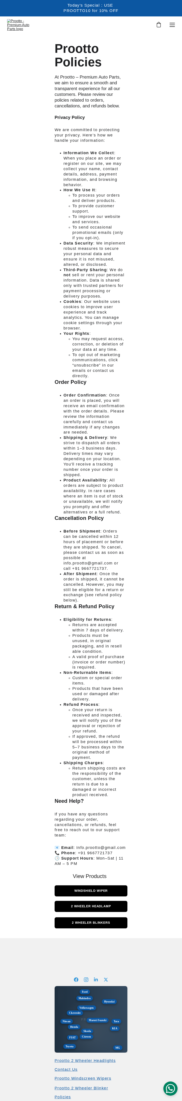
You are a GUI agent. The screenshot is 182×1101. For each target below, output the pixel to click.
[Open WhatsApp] (170, 1088)
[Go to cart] (159, 25)
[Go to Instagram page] (88, 979)
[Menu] (172, 25)
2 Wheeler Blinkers (91, 922)
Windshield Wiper (91, 890)
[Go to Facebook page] (78, 979)
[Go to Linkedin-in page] (98, 979)
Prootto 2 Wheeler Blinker (81, 1088)
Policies (63, 1097)
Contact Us (66, 1069)
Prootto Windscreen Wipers (83, 1078)
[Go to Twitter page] (106, 979)
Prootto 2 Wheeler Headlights (85, 1060)
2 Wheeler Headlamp (91, 906)
